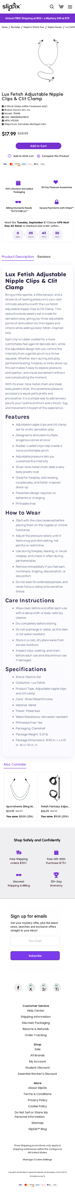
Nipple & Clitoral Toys (33, 27)
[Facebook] (18, 988)
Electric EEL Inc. (22, 109)
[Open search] (52, 7)
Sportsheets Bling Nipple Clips (20, 806)
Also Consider (15, 764)
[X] (31, 988)
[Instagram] (44, 988)
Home (4, 27)
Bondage (15, 27)
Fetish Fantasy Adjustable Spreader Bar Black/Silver (55, 806)
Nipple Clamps (55, 27)
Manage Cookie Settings (37, 1159)
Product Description (18, 257)
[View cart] (60, 7)
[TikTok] (57, 988)
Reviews (44, 257)
